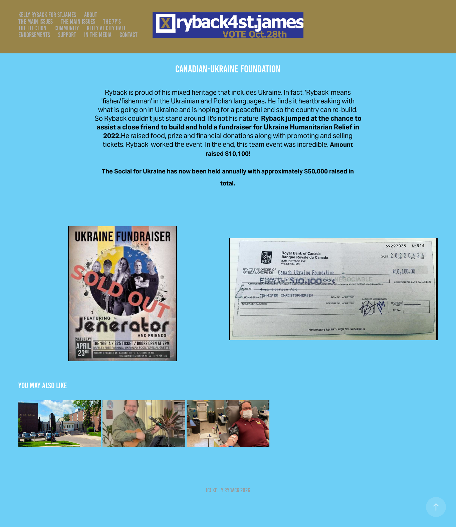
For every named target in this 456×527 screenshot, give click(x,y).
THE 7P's (112, 21)
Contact (129, 34)
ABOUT (90, 14)
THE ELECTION (32, 28)
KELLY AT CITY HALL (106, 28)
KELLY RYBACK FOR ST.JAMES (47, 14)
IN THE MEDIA (97, 34)
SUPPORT (67, 34)
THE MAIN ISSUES (35, 21)
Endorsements (34, 34)
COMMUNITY (66, 28)
